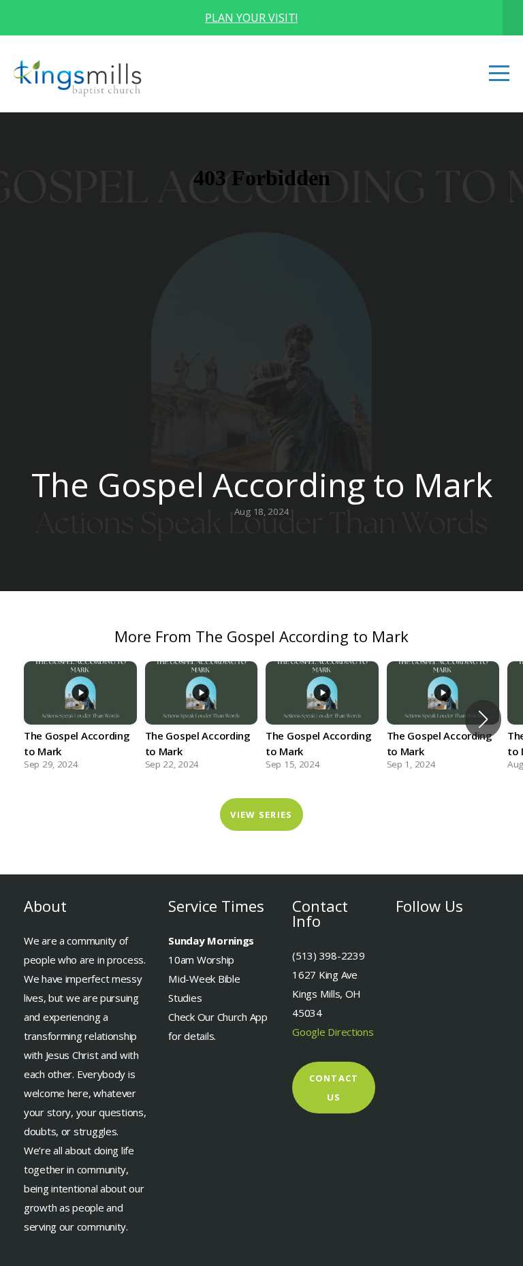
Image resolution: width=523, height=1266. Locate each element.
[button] (483, 719)
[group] (80, 719)
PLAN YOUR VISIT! (251, 17)
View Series (261, 814)
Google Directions (332, 1032)
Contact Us (334, 1087)
